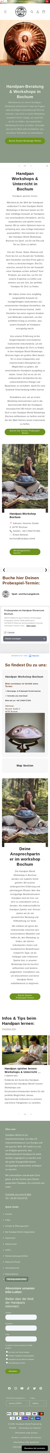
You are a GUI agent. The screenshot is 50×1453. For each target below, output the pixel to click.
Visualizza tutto (9, 1029)
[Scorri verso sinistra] (19, 1114)
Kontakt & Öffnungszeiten (17, 1226)
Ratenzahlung (11, 1274)
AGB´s (8, 1250)
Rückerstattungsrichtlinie (16, 1256)
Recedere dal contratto (34, 1448)
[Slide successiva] (31, 166)
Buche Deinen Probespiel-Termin (25, 996)
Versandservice (12, 1268)
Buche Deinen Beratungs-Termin (25, 141)
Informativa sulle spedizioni (26, 1442)
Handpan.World (23, 1424)
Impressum (10, 1238)
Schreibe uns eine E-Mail (18, 1194)
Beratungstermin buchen (22, 551)
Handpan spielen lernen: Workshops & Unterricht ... (23, 1070)
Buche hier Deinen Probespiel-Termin (25, 432)
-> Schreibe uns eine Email (16, 696)
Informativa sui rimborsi (30, 1428)
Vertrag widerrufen (16, 1279)
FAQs (7, 1220)
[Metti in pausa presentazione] (47, 166)
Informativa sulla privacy (26, 1433)
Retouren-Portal (12, 1262)
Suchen (8, 1214)
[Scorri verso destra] (31, 1114)
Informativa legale (21, 1447)
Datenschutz (11, 1244)
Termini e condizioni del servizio (26, 1437)
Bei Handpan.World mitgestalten (20, 1232)
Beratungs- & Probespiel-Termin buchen (24, 691)
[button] (5, 12)
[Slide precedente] (19, 166)
